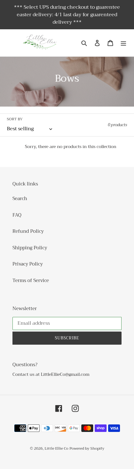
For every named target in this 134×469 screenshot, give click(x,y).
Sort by (15, 119)
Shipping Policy (29, 248)
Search (19, 198)
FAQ (17, 215)
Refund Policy (28, 231)
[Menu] (123, 43)
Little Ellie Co (56, 448)
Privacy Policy (27, 264)
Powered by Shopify (86, 448)
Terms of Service (30, 280)
